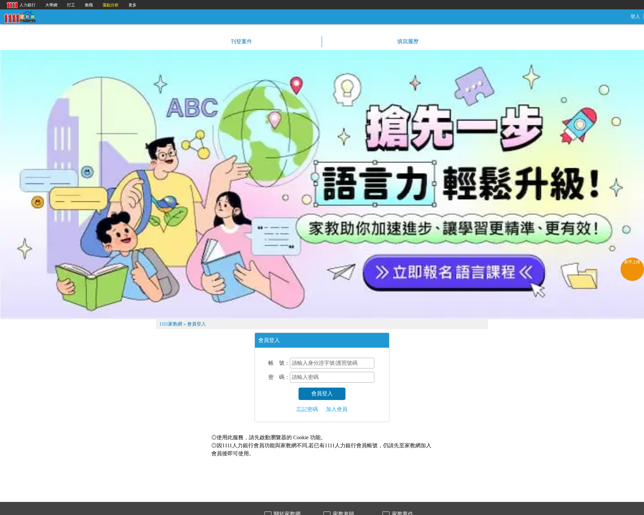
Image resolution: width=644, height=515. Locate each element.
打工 (71, 5)
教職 (89, 5)
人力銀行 (19, 4)
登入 (635, 16)
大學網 (51, 5)
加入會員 (336, 409)
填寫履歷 (407, 41)
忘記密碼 (307, 409)
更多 (132, 5)
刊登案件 (240, 41)
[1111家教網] (19, 16)
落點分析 (111, 5)
